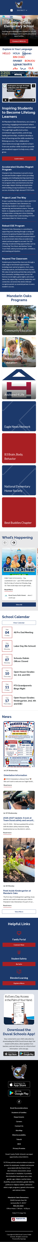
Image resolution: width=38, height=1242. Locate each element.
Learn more (19, 159)
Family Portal (19, 939)
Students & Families (19, 1112)
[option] (16, 53)
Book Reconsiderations (19, 1108)
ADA (19, 1144)
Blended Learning (19, 978)
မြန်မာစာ (26, 53)
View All (19, 604)
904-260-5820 (18, 1206)
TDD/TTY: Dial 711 (19, 1213)
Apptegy (23, 1239)
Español (16, 53)
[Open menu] (11, 10)
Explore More (19, 983)
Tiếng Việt (19, 57)
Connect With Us (19, 41)
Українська (17, 60)
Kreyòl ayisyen (30, 60)
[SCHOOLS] (22, 10)
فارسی (15, 68)
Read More (8, 590)
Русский (22, 64)
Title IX (19, 1139)
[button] (14, 543)
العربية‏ (23, 68)
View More (19, 912)
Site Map (19, 1130)
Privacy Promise (19, 1148)
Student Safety (19, 958)
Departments (19, 1117)
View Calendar (19, 623)
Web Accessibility (19, 1135)
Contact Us (19, 1126)
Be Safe (19, 964)
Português (30, 68)
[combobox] (6, 61)
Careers (19, 1121)
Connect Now (19, 945)
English (6, 53)
